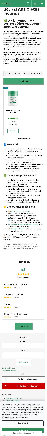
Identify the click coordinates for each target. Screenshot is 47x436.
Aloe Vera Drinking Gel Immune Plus (24, 224)
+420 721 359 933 (12, 401)
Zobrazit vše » (23, 326)
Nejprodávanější (36, 73)
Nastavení (23, 423)
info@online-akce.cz (14, 398)
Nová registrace (8, 368)
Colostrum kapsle (17, 229)
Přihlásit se (23, 362)
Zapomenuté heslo (9, 371)
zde (26, 417)
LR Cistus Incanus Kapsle (20, 211)
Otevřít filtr (23, 81)
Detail (13, 131)
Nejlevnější (16, 73)
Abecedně (7, 73)
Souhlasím (22, 430)
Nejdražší (26, 73)
